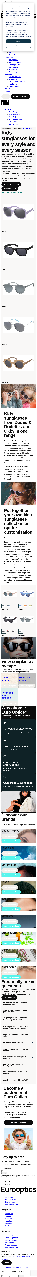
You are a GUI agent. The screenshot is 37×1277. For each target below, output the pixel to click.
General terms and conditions (16, 1268)
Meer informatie (10, 836)
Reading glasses (15, 62)
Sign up (4, 1173)
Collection (9, 57)
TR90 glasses (14, 86)
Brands (8, 1216)
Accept (18, 41)
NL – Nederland (14, 114)
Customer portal (27, 128)
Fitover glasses (14, 69)
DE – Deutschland (15, 119)
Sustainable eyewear (17, 82)
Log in (6, 96)
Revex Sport (13, 55)
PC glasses (13, 84)
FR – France (13, 122)
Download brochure (11, 841)
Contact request (10, 189)
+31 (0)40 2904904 (18, 1257)
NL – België (13, 117)
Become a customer (20, 96)
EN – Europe (13, 112)
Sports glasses (14, 65)
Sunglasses (13, 60)
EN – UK (8, 109)
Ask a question (9, 998)
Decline (18, 46)
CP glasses (13, 79)
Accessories (13, 67)
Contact (8, 91)
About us (8, 89)
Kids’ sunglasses (15, 72)
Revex (11, 52)
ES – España (13, 124)
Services (8, 1219)
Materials (8, 74)
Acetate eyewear (15, 77)
